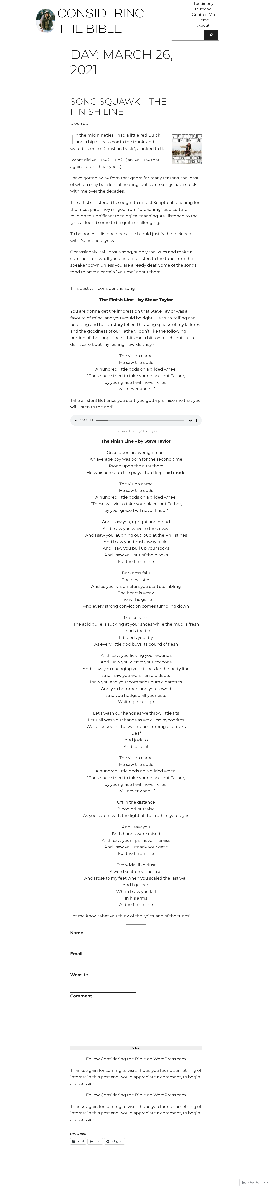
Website (79, 974)
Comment (81, 995)
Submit (136, 1048)
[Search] (211, 34)
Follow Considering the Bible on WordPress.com (136, 1058)
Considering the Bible (100, 20)
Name (76, 932)
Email (76, 953)
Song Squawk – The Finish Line (118, 106)
